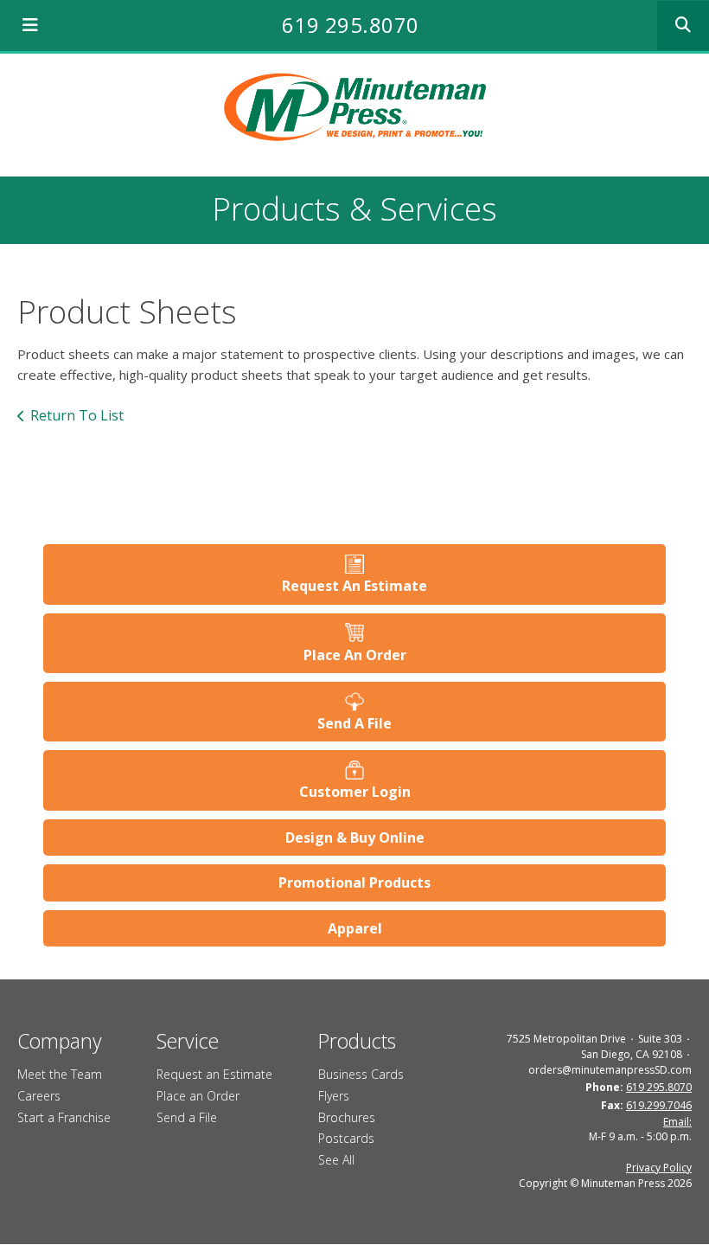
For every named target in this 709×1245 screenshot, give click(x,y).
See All (336, 1160)
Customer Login (355, 791)
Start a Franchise (64, 1117)
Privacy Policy (659, 1167)
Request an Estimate (214, 1074)
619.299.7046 (659, 1105)
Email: (677, 1121)
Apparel (355, 928)
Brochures (346, 1117)
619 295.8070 (350, 24)
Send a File (186, 1117)
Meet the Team (59, 1074)
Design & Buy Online (355, 837)
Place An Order (354, 654)
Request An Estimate (354, 585)
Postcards (346, 1138)
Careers (39, 1096)
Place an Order (198, 1096)
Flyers (333, 1096)
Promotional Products (354, 882)
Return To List (77, 415)
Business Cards (361, 1074)
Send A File (354, 723)
